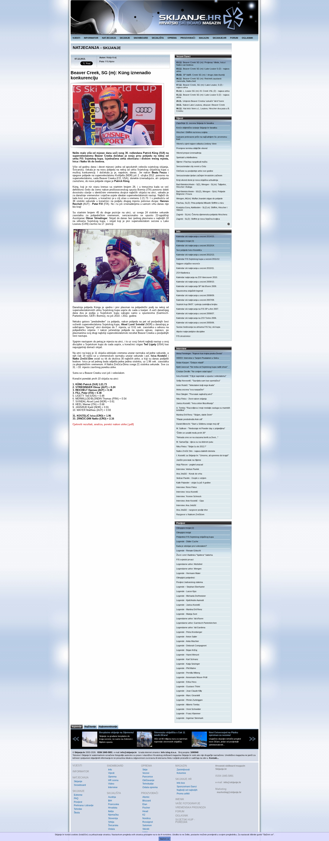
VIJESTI (76, 38)
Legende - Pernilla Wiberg (188, 673)
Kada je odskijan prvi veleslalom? (191, 546)
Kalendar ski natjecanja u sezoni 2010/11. (195, 268)
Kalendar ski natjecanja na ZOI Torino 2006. (196, 318)
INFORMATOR (91, 38)
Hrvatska (112, 807)
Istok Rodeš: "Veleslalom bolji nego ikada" (195, 385)
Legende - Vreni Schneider (188, 709)
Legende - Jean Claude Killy (189, 691)
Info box (181, 783)
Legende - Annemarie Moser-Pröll (191, 677)
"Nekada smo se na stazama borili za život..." (197, 437)
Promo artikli (183, 793)
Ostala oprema (150, 787)
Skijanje (78, 781)
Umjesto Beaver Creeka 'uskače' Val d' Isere (200, 101)
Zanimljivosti (183, 769)
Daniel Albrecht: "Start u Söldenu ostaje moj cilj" (198, 424)
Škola (77, 812)
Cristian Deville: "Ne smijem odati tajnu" (194, 371)
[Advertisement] (121, 465)
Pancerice (147, 776)
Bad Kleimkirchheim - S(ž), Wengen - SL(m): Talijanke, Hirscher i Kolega (201, 185)
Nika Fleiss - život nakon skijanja (191, 399)
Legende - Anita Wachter (187, 641)
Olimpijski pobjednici (185, 577)
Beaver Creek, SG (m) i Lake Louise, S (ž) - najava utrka (200, 86)
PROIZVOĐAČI (187, 38)
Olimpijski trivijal (183, 532)
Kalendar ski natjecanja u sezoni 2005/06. (195, 322)
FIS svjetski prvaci (184, 559)
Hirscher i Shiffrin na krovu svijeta (191, 132)
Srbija (111, 822)
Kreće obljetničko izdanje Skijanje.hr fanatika (196, 128)
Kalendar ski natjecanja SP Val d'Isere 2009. (196, 286)
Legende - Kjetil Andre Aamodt (190, 600)
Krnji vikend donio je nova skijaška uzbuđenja (197, 180)
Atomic (145, 797)
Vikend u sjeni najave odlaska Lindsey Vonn (196, 144)
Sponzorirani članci (187, 786)
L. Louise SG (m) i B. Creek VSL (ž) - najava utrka (202, 91)
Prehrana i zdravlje (83, 805)
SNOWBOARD (141, 38)
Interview (112, 787)
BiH (110, 800)
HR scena (113, 780)
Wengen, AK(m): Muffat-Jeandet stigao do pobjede (199, 198)
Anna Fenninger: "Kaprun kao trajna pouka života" (199, 353)
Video (111, 783)
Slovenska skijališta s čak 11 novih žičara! (169, 734)
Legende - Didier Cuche (187, 541)
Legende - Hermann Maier (188, 573)
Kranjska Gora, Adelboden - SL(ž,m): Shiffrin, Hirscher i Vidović (201, 208)
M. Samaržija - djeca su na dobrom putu (194, 442)
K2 (143, 814)
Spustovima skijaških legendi (189, 291)
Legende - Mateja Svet (186, 614)
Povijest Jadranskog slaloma (189, 582)
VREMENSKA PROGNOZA (190, 807)
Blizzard (146, 800)
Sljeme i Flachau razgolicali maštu (191, 162)
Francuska (113, 804)
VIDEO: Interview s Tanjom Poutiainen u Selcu (197, 358)
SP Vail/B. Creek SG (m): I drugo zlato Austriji (200, 75)
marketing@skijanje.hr (229, 792)
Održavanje (148, 780)
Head (145, 811)
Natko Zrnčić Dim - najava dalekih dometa (195, 451)
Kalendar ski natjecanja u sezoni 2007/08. (195, 300)
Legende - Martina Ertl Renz (189, 609)
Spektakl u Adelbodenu (186, 157)
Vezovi (145, 773)
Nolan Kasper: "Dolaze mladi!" (190, 362)
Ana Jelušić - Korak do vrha (189, 474)
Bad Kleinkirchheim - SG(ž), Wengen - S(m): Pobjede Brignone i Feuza (200, 192)
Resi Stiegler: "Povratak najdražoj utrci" (194, 394)
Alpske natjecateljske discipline (190, 331)
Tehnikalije (148, 783)
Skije (145, 769)
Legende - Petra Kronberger (189, 632)
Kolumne (181, 773)
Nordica (146, 818)
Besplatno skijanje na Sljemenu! (116, 732)
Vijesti (111, 773)
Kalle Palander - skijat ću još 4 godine (193, 482)
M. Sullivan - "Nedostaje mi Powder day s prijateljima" (200, 428)
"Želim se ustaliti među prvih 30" (191, 433)
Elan (144, 804)
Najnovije (77, 726)
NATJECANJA (109, 38)
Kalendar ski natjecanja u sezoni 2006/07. (195, 313)
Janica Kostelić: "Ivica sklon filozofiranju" (195, 403)
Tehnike (78, 809)
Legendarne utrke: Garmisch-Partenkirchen (196, 623)
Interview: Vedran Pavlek (187, 469)
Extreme (78, 795)
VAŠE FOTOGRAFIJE (187, 803)
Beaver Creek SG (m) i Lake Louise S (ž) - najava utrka (202, 70)
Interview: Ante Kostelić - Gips (190, 501)
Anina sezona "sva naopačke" (190, 389)
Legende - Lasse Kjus (186, 591)
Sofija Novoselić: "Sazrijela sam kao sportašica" (198, 380)
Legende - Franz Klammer (188, 713)
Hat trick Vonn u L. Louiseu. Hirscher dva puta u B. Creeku (203, 109)
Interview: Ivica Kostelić (187, 492)
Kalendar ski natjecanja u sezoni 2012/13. (195, 254)
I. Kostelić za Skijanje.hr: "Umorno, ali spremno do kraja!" (202, 455)
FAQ (76, 798)
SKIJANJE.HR (219, 38)
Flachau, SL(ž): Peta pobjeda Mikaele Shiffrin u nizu (200, 203)
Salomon (147, 825)
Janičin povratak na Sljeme (188, 460)
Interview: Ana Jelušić (186, 505)
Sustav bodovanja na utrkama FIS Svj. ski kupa (198, 327)
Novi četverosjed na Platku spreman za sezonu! (223, 734)
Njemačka (113, 814)
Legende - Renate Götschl (188, 550)
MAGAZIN (204, 38)
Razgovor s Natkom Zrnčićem (190, 514)
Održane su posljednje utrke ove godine (194, 171)
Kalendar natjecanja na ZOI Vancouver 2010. (197, 277)
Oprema (112, 776)
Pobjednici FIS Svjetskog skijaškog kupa (195, 537)
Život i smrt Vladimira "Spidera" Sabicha (194, 555)
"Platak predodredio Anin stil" (189, 419)
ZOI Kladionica (183, 273)
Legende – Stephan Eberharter (190, 587)
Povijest (78, 802)
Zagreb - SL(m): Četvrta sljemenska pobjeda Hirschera (201, 214)
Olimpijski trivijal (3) (185, 241)
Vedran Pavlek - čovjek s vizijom (191, 478)
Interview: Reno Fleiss (186, 487)
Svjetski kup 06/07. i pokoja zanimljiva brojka (196, 304)
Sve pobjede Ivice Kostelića (189, 250)
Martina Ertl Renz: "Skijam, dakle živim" (194, 415)
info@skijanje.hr (232, 782)
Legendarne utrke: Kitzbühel (189, 564)
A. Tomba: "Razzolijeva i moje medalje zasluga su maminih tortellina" (203, 409)
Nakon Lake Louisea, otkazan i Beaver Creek (200, 105)
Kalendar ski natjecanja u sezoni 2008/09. (195, 295)
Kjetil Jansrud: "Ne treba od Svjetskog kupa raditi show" (202, 367)
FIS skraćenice (183, 336)
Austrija (112, 797)
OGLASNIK (247, 38)
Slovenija (113, 818)
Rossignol (147, 822)
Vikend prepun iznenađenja (188, 153)
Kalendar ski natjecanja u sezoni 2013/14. (195, 245)
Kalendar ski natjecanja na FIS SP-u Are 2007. (197, 309)
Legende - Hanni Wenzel (187, 655)
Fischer (146, 807)
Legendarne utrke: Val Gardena (190, 627)
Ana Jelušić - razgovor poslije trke (192, 510)
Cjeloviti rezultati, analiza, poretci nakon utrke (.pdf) (103, 424)
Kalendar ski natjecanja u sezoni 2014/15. (195, 236)
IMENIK (179, 799)
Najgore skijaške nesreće (188, 263)
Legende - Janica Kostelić (188, 605)
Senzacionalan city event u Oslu (191, 166)
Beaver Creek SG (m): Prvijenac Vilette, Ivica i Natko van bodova (201, 63)
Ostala (111, 829)
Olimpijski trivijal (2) (185, 528)
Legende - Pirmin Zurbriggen (189, 700)
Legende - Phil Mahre (186, 668)
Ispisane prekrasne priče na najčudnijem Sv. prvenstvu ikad (201, 138)
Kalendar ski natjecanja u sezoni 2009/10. (195, 282)
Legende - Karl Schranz (187, 659)
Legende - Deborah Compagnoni (191, 645)
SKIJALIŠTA (158, 38)
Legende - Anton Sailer (186, 636)
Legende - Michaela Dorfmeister (191, 596)
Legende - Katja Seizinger (188, 664)
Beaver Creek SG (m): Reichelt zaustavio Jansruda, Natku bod (198, 79)
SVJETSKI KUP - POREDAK (185, 820)
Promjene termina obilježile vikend (191, 148)
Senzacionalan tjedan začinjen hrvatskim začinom (199, 175)
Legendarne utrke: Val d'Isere (189, 618)
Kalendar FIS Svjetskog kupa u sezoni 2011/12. (198, 259)
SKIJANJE (125, 38)
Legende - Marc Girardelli (188, 695)
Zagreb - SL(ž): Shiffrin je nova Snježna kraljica (198, 219)
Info (110, 769)
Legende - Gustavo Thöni (188, 686)
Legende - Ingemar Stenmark (189, 718)
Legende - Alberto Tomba (187, 704)
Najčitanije (90, 726)
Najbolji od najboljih (187, 790)
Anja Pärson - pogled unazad (189, 464)
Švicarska (113, 825)
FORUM (234, 38)
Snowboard (80, 785)
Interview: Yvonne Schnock (188, 496)
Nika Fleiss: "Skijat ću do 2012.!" (191, 446)
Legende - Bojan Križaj (186, 650)
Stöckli (145, 829)
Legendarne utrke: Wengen (188, 569)
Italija (111, 811)
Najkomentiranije (108, 726)
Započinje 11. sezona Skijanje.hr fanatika (195, 123)
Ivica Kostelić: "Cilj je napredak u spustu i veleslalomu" (201, 376)
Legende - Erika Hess (186, 682)
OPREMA (172, 38)
